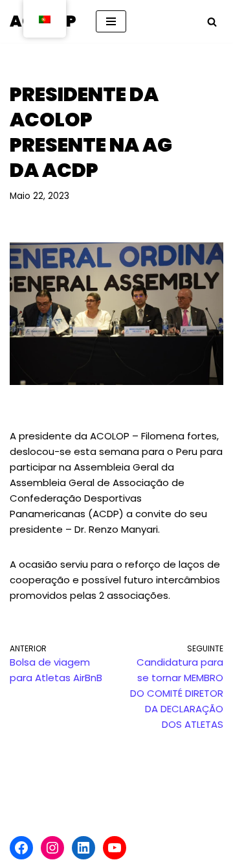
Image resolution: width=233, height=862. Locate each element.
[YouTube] (114, 847)
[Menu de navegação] (111, 21)
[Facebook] (21, 847)
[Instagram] (52, 847)
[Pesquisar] (212, 22)
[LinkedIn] (83, 847)
